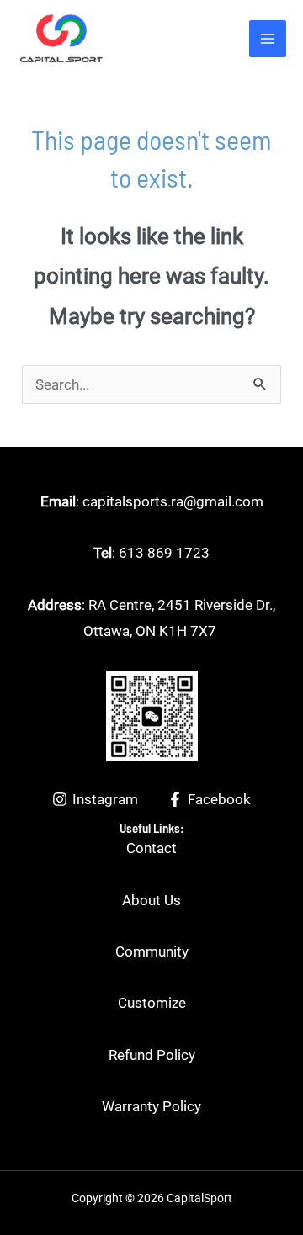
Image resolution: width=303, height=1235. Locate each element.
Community (152, 951)
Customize (152, 1002)
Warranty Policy (151, 1106)
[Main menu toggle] (267, 38)
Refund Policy (152, 1055)
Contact (151, 848)
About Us (151, 900)
